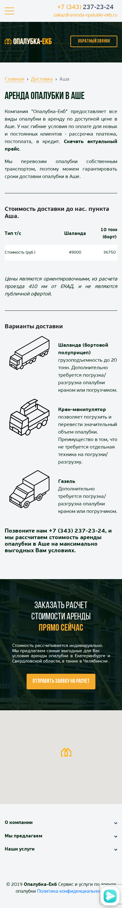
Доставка (42, 79)
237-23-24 (85, 7)
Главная (14, 79)
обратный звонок (94, 41)
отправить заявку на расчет (61, 681)
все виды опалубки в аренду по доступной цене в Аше (61, 119)
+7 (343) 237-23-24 (77, 531)
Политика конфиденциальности (71, 891)
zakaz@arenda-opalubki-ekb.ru (85, 15)
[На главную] (28, 41)
